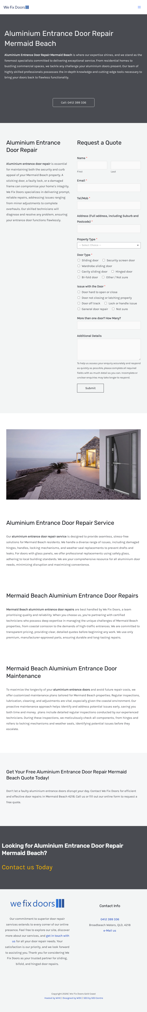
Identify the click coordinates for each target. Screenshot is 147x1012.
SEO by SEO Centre (93, 998)
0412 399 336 (110, 919)
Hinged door (124, 271)
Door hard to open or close (99, 292)
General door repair (95, 309)
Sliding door (90, 260)
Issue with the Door (91, 286)
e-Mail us (109, 930)
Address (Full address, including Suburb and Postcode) (108, 218)
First (79, 171)
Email (82, 180)
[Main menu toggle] (139, 7)
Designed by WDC (72, 998)
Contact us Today (27, 867)
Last (113, 171)
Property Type (87, 239)
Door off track (91, 303)
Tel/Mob (83, 198)
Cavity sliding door (94, 271)
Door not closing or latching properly (107, 297)
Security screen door (121, 260)
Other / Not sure (117, 277)
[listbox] (109, 245)
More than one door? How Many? (99, 318)
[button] (73, 102)
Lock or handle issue (123, 303)
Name (82, 158)
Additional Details (89, 336)
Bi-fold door (90, 277)
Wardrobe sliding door (97, 266)
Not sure (122, 309)
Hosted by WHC (52, 998)
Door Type (84, 254)
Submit (90, 388)
